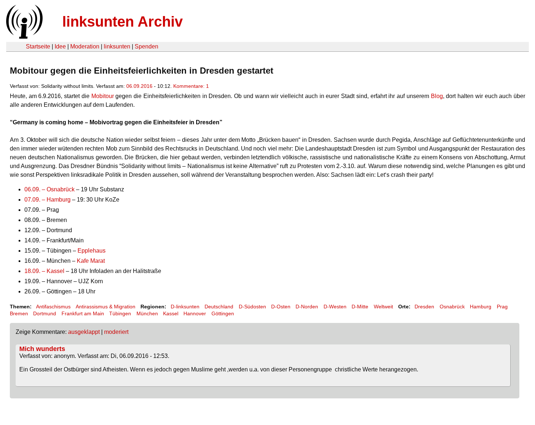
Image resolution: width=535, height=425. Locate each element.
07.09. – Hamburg (47, 199)
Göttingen (222, 313)
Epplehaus (92, 250)
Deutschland (219, 306)
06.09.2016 (139, 86)
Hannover (194, 313)
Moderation (84, 46)
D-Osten (280, 306)
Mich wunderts (42, 348)
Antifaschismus (53, 306)
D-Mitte (360, 306)
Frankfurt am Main (83, 313)
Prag (502, 306)
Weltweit (383, 306)
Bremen (19, 313)
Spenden (146, 46)
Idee (60, 46)
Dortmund (44, 313)
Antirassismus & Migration (105, 306)
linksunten (117, 46)
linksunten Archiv (122, 21)
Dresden (424, 306)
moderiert (116, 332)
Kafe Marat (91, 261)
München (147, 313)
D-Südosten (252, 306)
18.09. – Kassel (44, 271)
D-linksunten (185, 306)
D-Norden (307, 306)
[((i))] (23, 37)
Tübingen (120, 313)
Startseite (38, 46)
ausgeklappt (84, 332)
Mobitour (102, 96)
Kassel (170, 313)
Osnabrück (452, 306)
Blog (436, 96)
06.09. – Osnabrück (49, 189)
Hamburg (480, 306)
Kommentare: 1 (191, 86)
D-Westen (335, 306)
